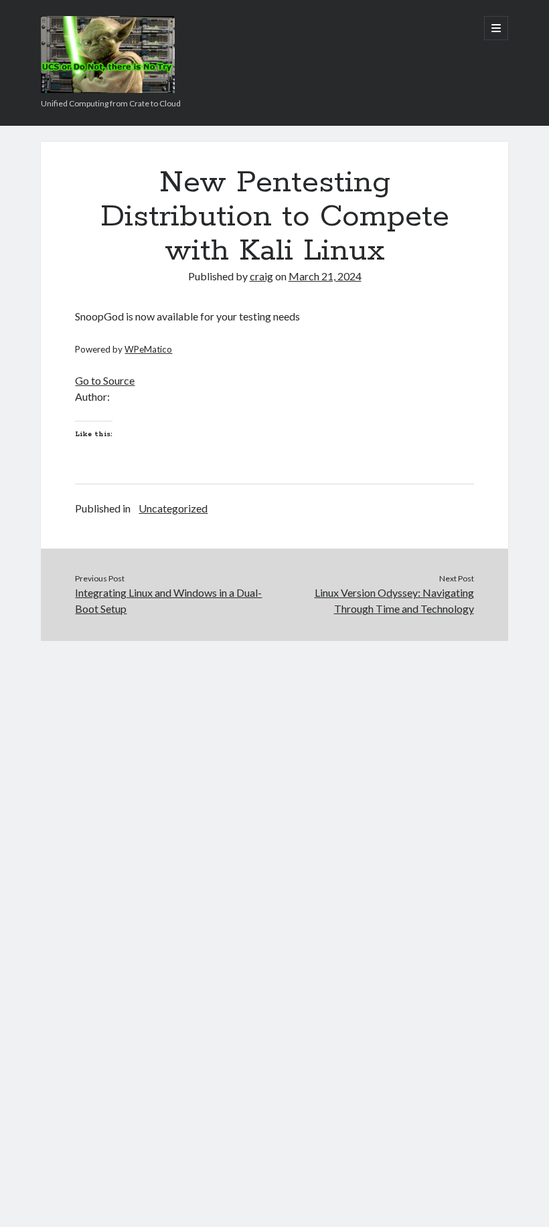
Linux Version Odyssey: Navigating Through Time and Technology (394, 600)
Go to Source (105, 380)
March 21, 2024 (325, 276)
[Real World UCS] (108, 88)
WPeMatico (148, 349)
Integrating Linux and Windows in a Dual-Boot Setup (168, 600)
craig (261, 276)
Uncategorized (173, 508)
